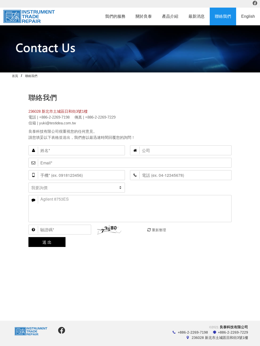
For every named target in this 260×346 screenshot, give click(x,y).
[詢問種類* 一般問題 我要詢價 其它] (76, 188)
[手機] (76, 175)
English (248, 16)
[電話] (181, 175)
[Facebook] (255, 4)
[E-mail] (130, 163)
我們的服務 (115, 16)
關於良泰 (144, 16)
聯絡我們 (223, 16)
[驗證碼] (59, 230)
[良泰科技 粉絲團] (61, 332)
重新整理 (159, 230)
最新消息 (196, 16)
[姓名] (76, 150)
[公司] (181, 150)
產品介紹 (170, 16)
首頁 (15, 76)
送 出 (47, 242)
